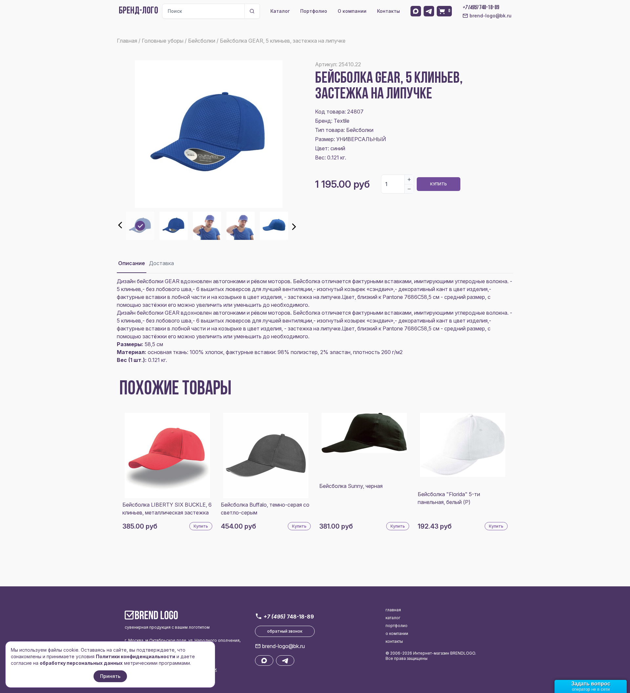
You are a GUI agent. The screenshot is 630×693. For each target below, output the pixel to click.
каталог (393, 617)
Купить (438, 183)
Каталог (280, 11)
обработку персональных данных (81, 663)
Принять (110, 676)
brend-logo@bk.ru (491, 15)
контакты (394, 641)
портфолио (397, 625)
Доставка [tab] (161, 263)
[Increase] (409, 179)
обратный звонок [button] (285, 631)
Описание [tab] (131, 263)
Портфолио (313, 11)
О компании (352, 11)
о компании (397, 633)
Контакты (388, 11)
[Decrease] (409, 188)
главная (393, 609)
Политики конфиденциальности (135, 656)
